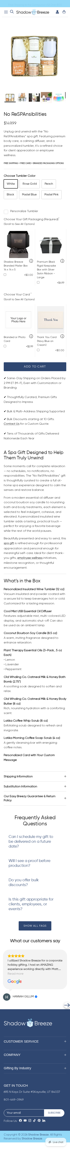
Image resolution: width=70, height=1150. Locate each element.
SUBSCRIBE (54, 1113)
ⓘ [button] (31, 261)
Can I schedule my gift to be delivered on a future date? (31, 841)
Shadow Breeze (38, 1134)
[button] (3, 1005)
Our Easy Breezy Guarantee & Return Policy (29, 798)
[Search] (12, 12)
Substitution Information (20, 786)
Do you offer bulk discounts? (24, 882)
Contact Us (11, 423)
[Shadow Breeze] (32, 12)
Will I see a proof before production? (29, 863)
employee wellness (30, 558)
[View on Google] (15, 982)
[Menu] (6, 12)
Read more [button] (16, 973)
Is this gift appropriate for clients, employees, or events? (31, 904)
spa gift (9, 543)
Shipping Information (18, 776)
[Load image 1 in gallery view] (35, 56)
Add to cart (35, 366)
